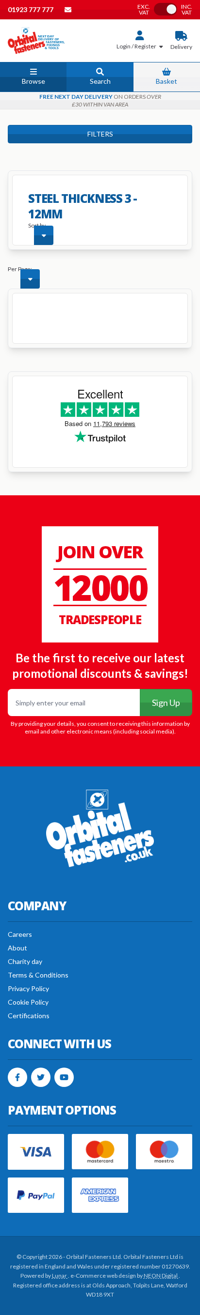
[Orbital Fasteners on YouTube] (64, 1077)
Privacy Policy (28, 988)
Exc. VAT (143, 9)
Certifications (29, 1015)
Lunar (60, 1275)
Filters (100, 134)
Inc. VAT (186, 9)
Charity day (25, 961)
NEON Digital (161, 1275)
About (17, 948)
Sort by (37, 225)
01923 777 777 (31, 9)
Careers (20, 934)
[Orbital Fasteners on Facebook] (17, 1077)
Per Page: (20, 269)
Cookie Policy (28, 1002)
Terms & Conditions (38, 975)
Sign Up (166, 702)
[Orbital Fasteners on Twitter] (40, 1077)
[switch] (165, 9)
